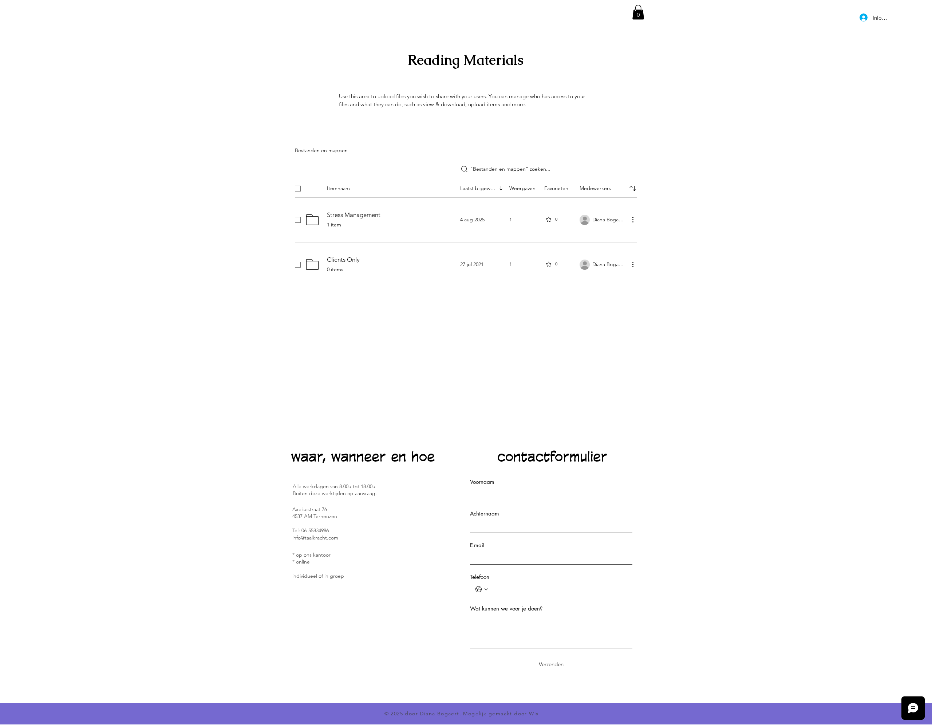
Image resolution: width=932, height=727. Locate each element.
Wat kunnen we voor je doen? (506, 608)
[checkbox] (298, 188)
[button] (638, 12)
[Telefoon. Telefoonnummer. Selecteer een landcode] (481, 589)
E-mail (477, 545)
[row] (466, 187)
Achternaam (484, 513)
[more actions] (632, 219)
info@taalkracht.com (315, 537)
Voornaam (482, 481)
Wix (534, 713)
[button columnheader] (632, 188)
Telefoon (479, 576)
